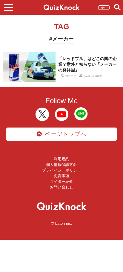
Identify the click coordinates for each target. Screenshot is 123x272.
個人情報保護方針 (61, 164)
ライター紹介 (61, 181)
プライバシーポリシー (61, 170)
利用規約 (61, 159)
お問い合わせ (61, 187)
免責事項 (61, 176)
